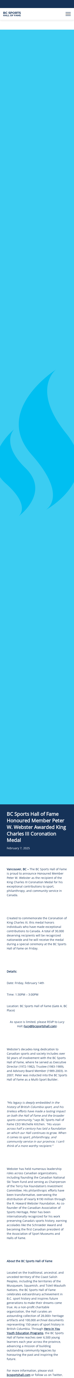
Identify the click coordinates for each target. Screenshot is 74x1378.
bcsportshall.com (18, 1375)
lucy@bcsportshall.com (40, 1026)
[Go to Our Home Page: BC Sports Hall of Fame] (12, 14)
